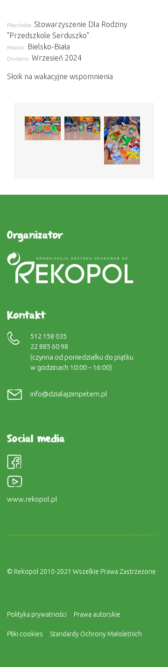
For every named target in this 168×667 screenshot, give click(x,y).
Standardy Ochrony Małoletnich (96, 634)
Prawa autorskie (97, 614)
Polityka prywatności (37, 614)
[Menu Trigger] (147, 13)
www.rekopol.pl (32, 499)
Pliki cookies (25, 634)
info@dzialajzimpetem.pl (68, 394)
